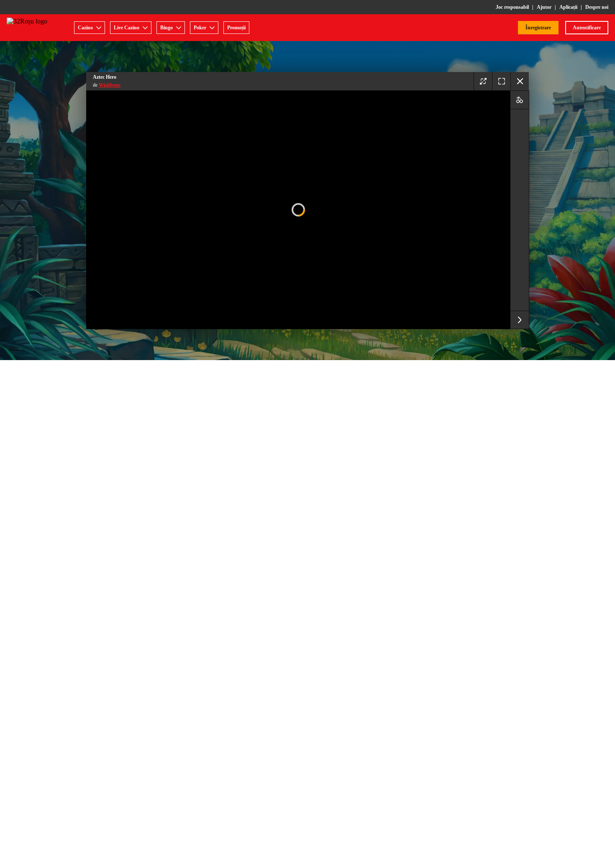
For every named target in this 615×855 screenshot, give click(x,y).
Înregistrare (538, 28)
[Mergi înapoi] (519, 81)
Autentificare (587, 28)
